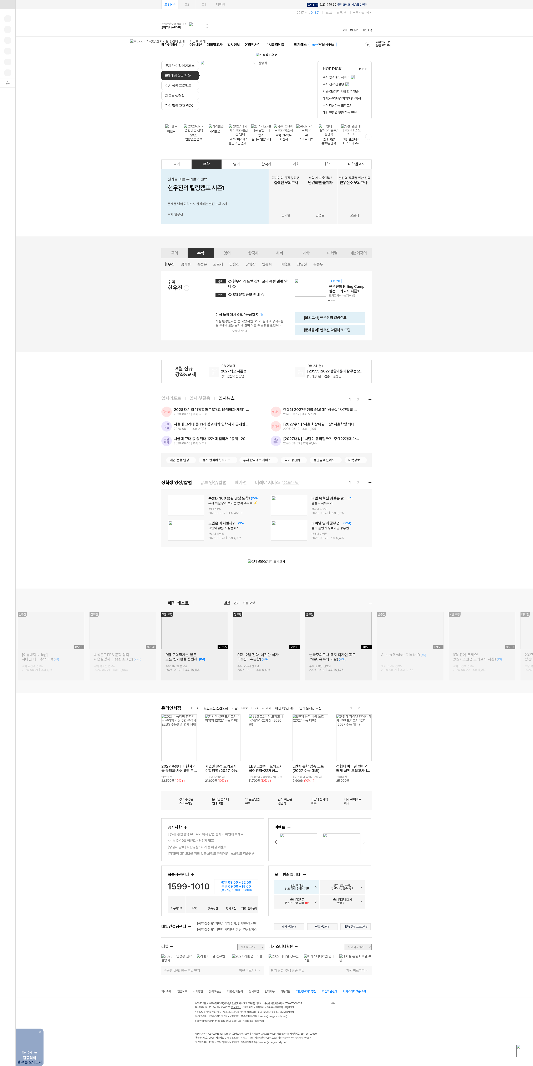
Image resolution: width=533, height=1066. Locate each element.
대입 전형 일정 (179, 460)
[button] (207, 23)
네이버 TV (223, 1051)
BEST (195, 708)
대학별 (332, 253)
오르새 (218, 264)
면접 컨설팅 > (322, 926)
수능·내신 (195, 44)
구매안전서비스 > (303, 1037)
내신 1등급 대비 (285, 708)
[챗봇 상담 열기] (522, 1051)
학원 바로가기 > (249, 970)
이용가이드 (176, 908)
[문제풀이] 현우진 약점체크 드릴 (324, 331)
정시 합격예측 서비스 (216, 460)
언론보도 (182, 991)
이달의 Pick (240, 708)
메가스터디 (266, 26)
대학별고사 (214, 44)
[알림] (7, 40)
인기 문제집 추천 (310, 708)
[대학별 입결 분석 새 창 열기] (257, 90)
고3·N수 (170, 4)
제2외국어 (358, 253)
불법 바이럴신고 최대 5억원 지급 (297, 887)
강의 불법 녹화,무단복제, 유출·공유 (342, 887)
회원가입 (342, 12)
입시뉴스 (226, 398)
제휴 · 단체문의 (249, 908)
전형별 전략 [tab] (244, 114)
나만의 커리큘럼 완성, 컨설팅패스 (227, 929)
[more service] (368, 137)
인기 (237, 603)
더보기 (370, 603)
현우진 (169, 264)
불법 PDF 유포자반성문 (342, 901)
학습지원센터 (179, 874)
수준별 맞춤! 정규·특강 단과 (182, 970)
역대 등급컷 (292, 460)
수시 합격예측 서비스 (257, 460)
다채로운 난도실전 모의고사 (383, 43)
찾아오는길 (215, 991)
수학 (206, 164)
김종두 (318, 264)
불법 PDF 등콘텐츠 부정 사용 (297, 901)
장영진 (302, 264)
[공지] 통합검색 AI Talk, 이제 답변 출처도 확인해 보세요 (205, 834)
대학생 (220, 4)
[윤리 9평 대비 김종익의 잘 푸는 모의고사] (30, 1032)
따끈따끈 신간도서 (216, 708)
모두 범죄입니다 (288, 874)
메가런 (241, 482)
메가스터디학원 (281, 946)
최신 (227, 603)
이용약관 (285, 991)
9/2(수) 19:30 (337, 4)
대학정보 (354, 460)
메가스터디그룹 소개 (354, 991)
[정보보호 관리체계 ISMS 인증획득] (318, 1004)
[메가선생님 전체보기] (181, 44)
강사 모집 (231, 908)
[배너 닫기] (40, 1031)
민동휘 (267, 264)
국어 (176, 164)
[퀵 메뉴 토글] (7, 4)
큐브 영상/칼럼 (213, 482)
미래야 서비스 (267, 482)
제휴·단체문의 (235, 991)
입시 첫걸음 (199, 398)
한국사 (266, 164)
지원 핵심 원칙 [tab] (223, 114)
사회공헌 (198, 991)
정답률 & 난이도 (324, 460)
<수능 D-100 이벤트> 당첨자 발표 (191, 841)
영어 (236, 164)
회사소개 (166, 991)
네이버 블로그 (215, 1051)
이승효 (286, 264)
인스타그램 (206, 1051)
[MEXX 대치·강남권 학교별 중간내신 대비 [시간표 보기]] (168, 41)
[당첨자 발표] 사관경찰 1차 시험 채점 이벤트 (197, 847)
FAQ (194, 908)
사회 (296, 164)
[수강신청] (7, 29)
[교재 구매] (7, 51)
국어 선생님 (318, 376)
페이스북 (198, 1051)
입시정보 (233, 44)
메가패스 (300, 44)
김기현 (186, 264)
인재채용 (270, 991)
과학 (326, 164)
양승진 (234, 264)
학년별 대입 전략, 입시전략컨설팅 (227, 923)
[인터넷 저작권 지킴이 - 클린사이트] (325, 1004)
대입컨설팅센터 (174, 926)
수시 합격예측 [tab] (291, 114)
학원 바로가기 (361, 12)
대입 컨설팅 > (289, 926)
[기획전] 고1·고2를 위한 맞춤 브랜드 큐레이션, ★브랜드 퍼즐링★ (211, 854)
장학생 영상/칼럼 (176, 482)
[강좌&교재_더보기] (368, 363)
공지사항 (175, 827)
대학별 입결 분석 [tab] (267, 114)
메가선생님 (169, 44)
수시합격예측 (274, 44)
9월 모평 (249, 603)
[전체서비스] (367, 44)
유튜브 (232, 1051)
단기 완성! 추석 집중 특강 (287, 970)
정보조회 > (236, 1007)
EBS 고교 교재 (261, 708)
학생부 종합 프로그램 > (356, 926)
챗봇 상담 (213, 908)
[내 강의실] (7, 18)
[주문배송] (7, 72)
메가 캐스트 (178, 603)
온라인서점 (252, 44)
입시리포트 (171, 398)
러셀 (164, 946)
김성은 (202, 264)
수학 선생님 (232, 376)
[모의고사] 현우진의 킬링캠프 (322, 319)
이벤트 (280, 827)
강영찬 (251, 264)
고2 (186, 4)
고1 (204, 4)
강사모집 (254, 991)
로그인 (329, 12)
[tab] (180, 65)
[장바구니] (7, 62)
